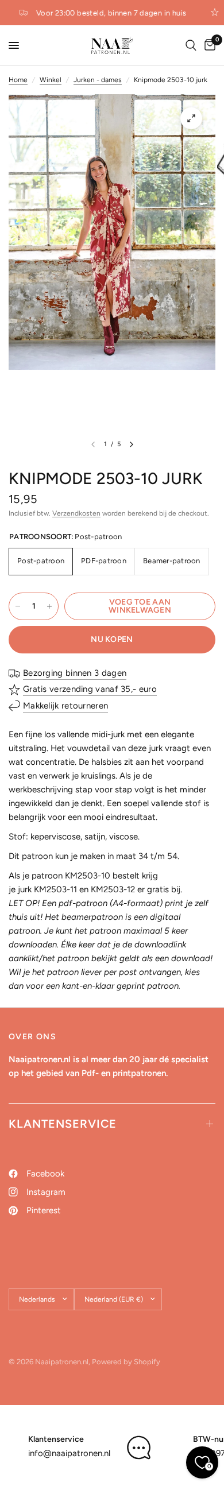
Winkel (50, 80)
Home (18, 80)
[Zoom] (191, 118)
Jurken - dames (98, 80)
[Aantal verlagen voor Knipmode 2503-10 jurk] (17, 606)
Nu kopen (112, 639)
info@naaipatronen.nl (69, 1453)
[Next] (131, 444)
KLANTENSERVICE (63, 1124)
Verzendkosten (76, 513)
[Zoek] (190, 45)
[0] (207, 45)
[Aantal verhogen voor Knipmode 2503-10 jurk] (49, 606)
